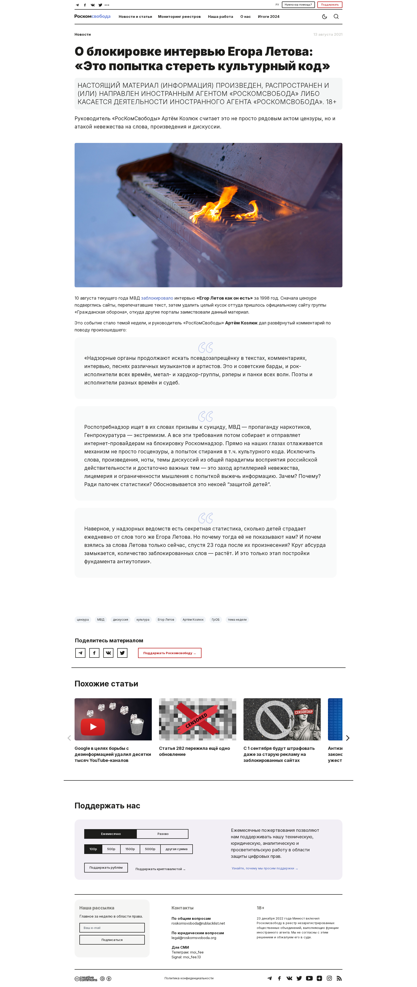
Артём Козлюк (193, 619)
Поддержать (330, 4)
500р (111, 849)
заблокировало (157, 298)
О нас (245, 16)
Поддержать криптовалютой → (161, 869)
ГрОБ (216, 619)
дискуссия (120, 619)
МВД (100, 619)
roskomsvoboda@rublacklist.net (198, 923)
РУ (277, 4)
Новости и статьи (135, 16)
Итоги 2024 (268, 16)
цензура (83, 619)
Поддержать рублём (106, 867)
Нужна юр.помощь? (298, 4)
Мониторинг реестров (179, 16)
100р (93, 849)
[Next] (347, 738)
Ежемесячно (111, 834)
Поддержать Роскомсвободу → (169, 653)
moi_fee (197, 952)
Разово (163, 834)
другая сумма (177, 849)
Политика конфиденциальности (189, 978)
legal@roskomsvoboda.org (194, 937)
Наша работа (220, 16)
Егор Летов (166, 619)
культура (143, 619)
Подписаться (112, 940)
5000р (150, 849)
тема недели (237, 619)
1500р (130, 849)
